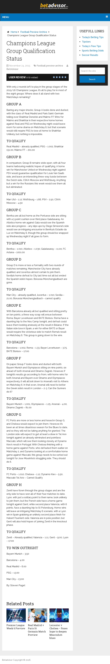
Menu (5, 17)
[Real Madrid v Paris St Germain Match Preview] (37, 615)
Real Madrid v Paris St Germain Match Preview (37, 630)
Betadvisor (7, 660)
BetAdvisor (12, 69)
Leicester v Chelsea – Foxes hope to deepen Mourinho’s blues (58, 632)
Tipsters (86, 41)
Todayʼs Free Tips (91, 46)
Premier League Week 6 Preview (15, 627)
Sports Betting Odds (93, 50)
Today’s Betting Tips (93, 37)
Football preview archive (33, 32)
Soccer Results (90, 55)
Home (14, 32)
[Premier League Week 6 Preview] (16, 615)
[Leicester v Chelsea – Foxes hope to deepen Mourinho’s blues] (59, 615)
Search (92, 79)
